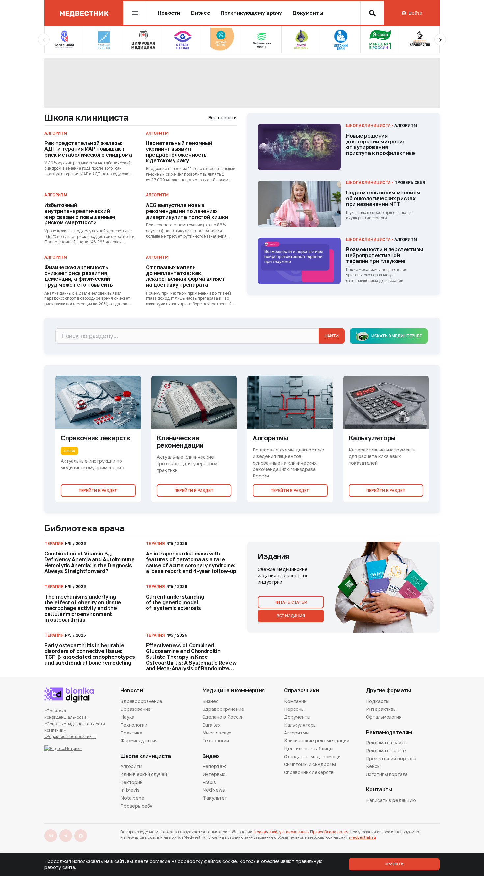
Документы (307, 13)
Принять (394, 864)
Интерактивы (381, 709)
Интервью (214, 774)
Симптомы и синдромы (310, 764)
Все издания (291, 615)
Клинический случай (144, 774)
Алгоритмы (296, 732)
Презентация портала (391, 758)
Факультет (214, 798)
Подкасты (377, 701)
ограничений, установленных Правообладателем (301, 831)
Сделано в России (223, 717)
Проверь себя (136, 806)
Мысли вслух (216, 732)
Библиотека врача (84, 528)
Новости (169, 13)
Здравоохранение (141, 701)
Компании (295, 701)
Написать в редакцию (391, 800)
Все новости (222, 117)
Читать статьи (291, 602)
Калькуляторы (300, 725)
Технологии (134, 725)
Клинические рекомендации (316, 740)
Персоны (294, 709)
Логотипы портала (387, 774)
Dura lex (211, 725)
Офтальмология (384, 717)
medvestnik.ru (362, 837)
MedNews (213, 790)
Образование (135, 709)
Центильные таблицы (308, 748)
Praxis (209, 782)
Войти (415, 13)
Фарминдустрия (139, 740)
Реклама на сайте (386, 743)
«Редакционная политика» (70, 736)
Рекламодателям (389, 732)
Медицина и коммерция (233, 690)
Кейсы (373, 766)
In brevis (130, 790)
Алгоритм (131, 766)
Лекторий (132, 782)
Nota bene (132, 798)
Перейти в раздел (98, 490)
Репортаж (214, 766)
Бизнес (200, 13)
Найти (332, 335)
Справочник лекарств (309, 772)
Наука (127, 717)
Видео (210, 756)
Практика (131, 732)
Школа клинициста (86, 117)
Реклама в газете (386, 750)
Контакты (379, 789)
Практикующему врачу (251, 13)
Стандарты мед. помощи (312, 756)
